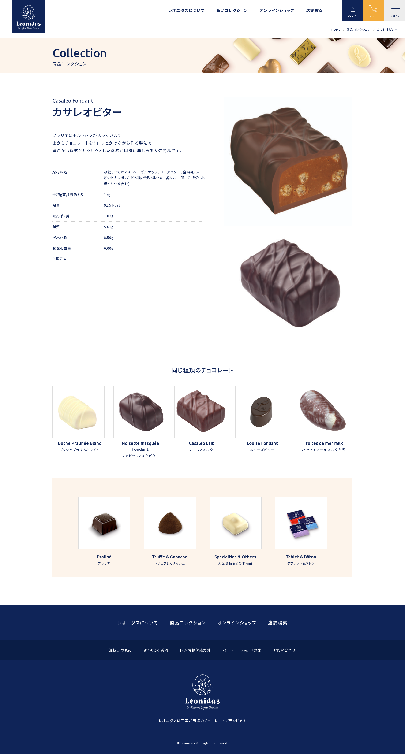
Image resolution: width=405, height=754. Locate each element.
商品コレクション (232, 10)
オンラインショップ (277, 10)
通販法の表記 (120, 650)
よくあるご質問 (156, 650)
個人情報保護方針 (195, 650)
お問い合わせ (284, 650)
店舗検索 (314, 10)
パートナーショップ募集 (242, 650)
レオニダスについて (186, 10)
